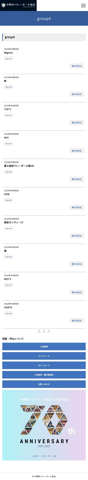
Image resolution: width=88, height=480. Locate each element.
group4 (9, 58)
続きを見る (77, 66)
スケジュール (44, 356)
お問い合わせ (44, 384)
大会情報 (44, 346)
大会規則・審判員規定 (44, 374)
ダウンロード (44, 365)
